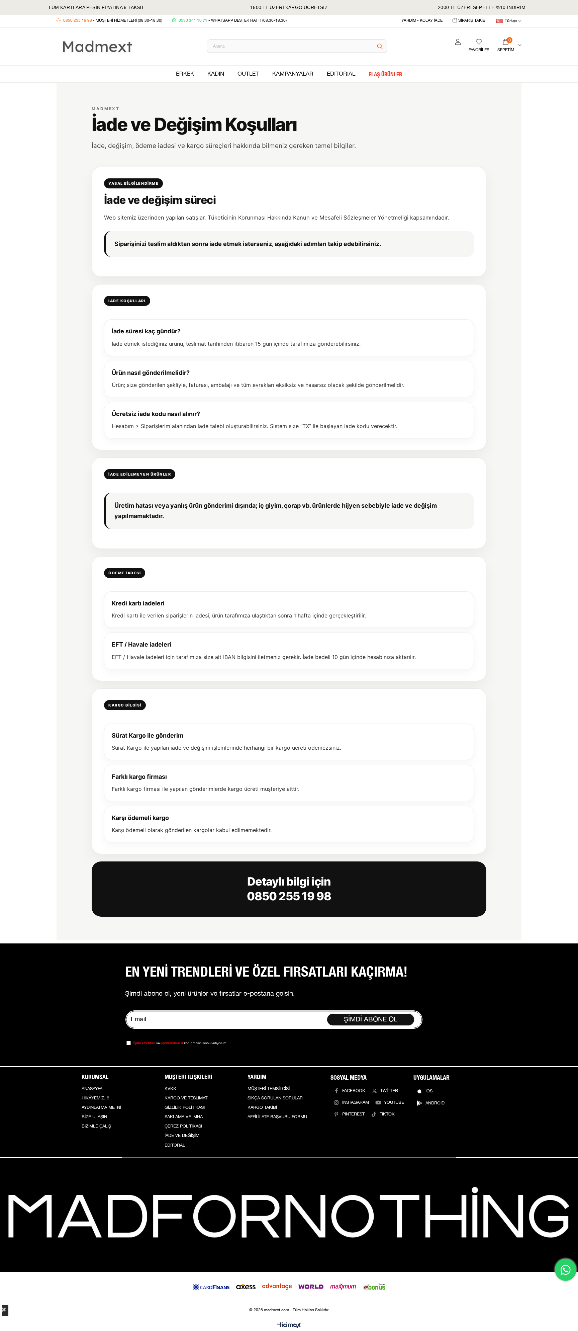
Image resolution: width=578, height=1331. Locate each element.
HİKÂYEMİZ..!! (95, 1098)
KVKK (170, 1089)
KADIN (215, 74)
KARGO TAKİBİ (262, 1107)
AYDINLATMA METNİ (101, 1107)
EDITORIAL (341, 74)
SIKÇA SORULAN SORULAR (275, 1098)
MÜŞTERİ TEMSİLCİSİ (269, 1089)
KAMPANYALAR (292, 74)
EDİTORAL (175, 1145)
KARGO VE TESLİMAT (186, 1098)
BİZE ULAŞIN (94, 1117)
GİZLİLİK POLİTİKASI (185, 1107)
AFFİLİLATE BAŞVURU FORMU (277, 1117)
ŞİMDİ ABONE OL (370, 1019)
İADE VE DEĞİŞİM (182, 1136)
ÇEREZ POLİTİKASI (183, 1126)
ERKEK (185, 74)
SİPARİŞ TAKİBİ (472, 20)
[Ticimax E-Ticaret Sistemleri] (289, 1325)
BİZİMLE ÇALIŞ (96, 1126)
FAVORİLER (479, 50)
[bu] (289, 1214)
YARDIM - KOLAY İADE (422, 20)
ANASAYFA (92, 1089)
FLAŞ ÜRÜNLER (385, 74)
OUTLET (248, 74)
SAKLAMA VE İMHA (184, 1117)
